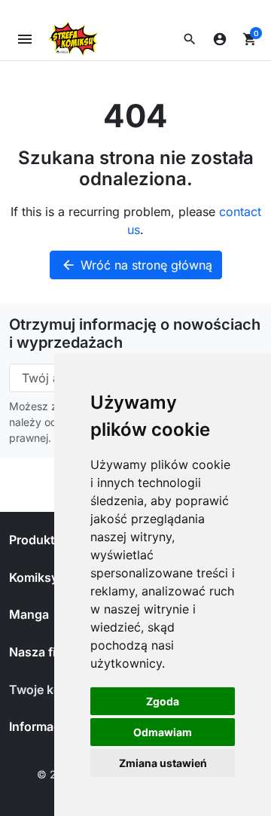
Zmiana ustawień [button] (163, 763)
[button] (190, 39)
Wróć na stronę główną (136, 265)
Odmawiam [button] (162, 732)
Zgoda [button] (162, 701)
